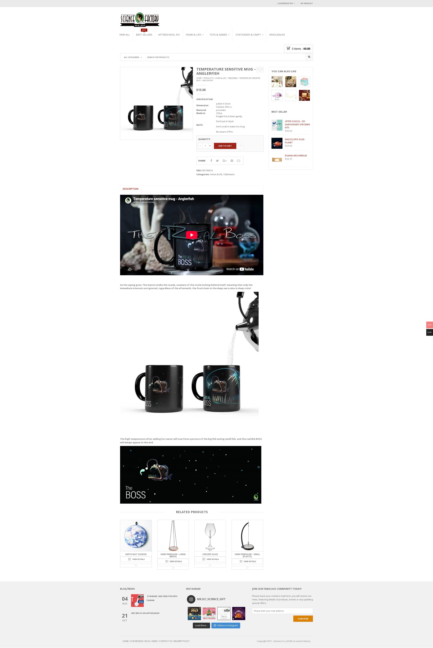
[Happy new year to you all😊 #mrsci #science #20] (194, 613)
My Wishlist (307, 3)
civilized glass (173, 554)
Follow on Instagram (227, 625)
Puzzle (213, 46)
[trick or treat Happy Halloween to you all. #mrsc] (238, 613)
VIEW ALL (124, 34)
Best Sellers (144, 34)
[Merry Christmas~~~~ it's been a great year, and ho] (209, 613)
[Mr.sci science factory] (139, 19)
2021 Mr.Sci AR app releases (145, 613)
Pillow (189, 46)
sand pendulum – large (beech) (136, 555)
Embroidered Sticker (246, 42)
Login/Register (285, 3)
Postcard (241, 46)
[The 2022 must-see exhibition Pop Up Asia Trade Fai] (224, 613)
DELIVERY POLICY (182, 641)
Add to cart (225, 146)
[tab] (130, 188)
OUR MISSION (136, 641)
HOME (126, 641)
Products (208, 78)
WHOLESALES (277, 34)
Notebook (241, 50)
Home (199, 78)
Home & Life (193, 34)
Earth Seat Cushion (247, 554)
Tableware (191, 42)
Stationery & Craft (248, 34)
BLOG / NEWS (151, 641)
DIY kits (213, 42)
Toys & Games (218, 34)
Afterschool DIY (169, 34)
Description (130, 188)
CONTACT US (165, 641)
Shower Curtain (194, 50)
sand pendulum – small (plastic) (210, 555)
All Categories (131, 57)
